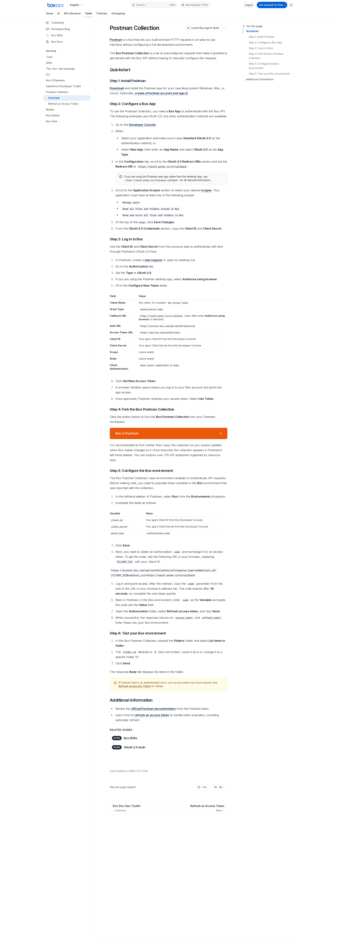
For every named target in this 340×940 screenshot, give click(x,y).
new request (153, 260)
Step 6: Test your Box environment (269, 73)
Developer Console (142, 124)
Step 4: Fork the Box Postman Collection (266, 56)
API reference (72, 13)
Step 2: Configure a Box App (265, 42)
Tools (88, 13)
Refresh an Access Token (134, 686)
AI (58, 13)
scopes (206, 190)
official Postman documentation (153, 708)
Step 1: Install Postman (261, 36)
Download (117, 88)
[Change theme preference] (291, 5)
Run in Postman (168, 433)
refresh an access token (151, 715)
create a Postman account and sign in (161, 93)
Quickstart (252, 31)
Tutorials (101, 13)
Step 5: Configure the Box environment (264, 65)
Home (49, 13)
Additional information (260, 79)
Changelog (118, 13)
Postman (116, 39)
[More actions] (224, 28)
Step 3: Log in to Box (261, 48)
